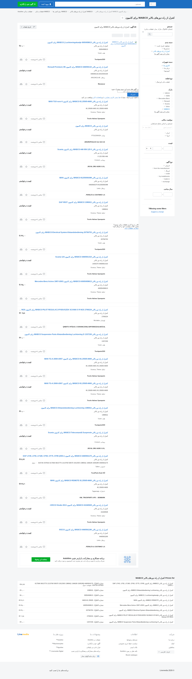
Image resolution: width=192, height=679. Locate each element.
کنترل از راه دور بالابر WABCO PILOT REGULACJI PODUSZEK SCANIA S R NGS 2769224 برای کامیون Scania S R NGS (60, 310)
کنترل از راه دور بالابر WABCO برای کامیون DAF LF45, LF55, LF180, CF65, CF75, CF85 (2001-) (143, 584)
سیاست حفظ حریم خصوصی (128, 643)
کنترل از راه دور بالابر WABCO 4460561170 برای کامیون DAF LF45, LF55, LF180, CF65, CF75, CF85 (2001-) (65, 456)
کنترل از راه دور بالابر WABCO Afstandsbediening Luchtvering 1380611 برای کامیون (74, 408)
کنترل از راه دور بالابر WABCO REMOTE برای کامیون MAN (153, 600)
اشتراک (132, 94)
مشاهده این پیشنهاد (41, 559)
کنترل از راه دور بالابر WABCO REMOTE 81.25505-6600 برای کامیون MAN (79, 480)
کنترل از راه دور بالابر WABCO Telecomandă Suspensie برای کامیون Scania (78, 433)
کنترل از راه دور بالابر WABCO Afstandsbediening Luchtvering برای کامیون (148, 590)
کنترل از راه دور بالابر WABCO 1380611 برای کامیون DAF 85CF (83, 202)
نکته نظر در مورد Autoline (128, 651)
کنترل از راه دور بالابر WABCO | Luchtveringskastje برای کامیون (151, 595)
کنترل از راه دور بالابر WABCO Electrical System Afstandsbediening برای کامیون (146, 610)
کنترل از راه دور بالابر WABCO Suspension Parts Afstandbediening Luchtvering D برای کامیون (141, 622)
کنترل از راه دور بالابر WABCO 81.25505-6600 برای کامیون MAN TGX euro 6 (78, 101)
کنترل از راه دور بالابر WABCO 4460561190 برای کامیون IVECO (83, 530)
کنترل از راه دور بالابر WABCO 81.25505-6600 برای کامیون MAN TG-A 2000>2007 (76, 359)
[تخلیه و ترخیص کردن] (143, 32)
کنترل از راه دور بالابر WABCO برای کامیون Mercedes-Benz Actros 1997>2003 (146, 605)
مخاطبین (171, 647)
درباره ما (171, 640)
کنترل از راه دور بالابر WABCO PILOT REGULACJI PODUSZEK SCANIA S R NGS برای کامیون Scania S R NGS (141, 616)
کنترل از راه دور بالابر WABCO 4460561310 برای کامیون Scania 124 (81, 257)
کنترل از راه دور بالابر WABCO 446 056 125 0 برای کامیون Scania (82, 149)
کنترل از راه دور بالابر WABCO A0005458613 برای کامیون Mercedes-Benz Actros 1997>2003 (71, 281)
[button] (26, 59)
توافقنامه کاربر (97, 97)
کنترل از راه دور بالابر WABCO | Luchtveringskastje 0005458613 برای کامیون (77, 42)
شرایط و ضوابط (132, 640)
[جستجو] (142, 4)
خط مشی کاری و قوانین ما (112, 97)
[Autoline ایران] (166, 4)
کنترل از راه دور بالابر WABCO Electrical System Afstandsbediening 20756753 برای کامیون (72, 232)
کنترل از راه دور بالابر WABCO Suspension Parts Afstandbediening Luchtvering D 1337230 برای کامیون (66, 334)
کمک (172, 643)
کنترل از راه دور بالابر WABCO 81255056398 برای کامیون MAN (83, 178)
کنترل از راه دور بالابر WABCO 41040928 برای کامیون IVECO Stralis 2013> (79, 505)
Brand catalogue (131, 655)
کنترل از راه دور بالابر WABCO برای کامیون (91, 126)
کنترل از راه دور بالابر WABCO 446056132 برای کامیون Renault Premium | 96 (78, 67)
